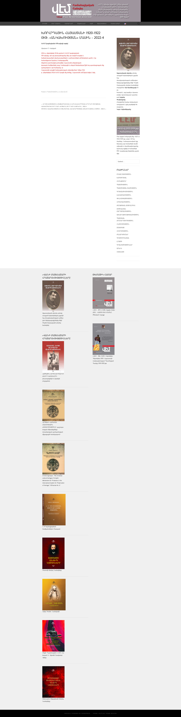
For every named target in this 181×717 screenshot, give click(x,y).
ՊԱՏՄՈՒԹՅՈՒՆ (52, 92)
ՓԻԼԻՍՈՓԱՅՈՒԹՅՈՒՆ (124, 198)
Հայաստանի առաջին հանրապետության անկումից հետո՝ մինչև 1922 (63, 70)
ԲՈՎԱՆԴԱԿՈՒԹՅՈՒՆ (124, 174)
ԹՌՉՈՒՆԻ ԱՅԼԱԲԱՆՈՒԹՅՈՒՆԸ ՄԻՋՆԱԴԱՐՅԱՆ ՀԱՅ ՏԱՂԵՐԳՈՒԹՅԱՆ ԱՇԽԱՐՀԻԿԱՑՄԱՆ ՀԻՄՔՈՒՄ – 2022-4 (73, 109)
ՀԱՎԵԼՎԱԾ (120, 252)
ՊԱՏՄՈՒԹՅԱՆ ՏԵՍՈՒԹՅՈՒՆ (127, 188)
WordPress (85, 713)
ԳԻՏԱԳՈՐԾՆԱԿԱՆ (123, 238)
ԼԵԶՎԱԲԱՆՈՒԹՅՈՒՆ (124, 195)
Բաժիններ (81, 23)
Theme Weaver (111, 713)
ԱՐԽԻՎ (119, 248)
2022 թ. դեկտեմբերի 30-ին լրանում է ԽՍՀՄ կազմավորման (60, 53)
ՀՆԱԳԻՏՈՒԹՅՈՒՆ (123, 224)
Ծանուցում (102, 23)
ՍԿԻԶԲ (44, 23)
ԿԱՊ (91, 23)
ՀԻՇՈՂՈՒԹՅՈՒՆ (122, 231)
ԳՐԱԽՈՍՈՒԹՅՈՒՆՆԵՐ (125, 245)
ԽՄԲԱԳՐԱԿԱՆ (122, 178)
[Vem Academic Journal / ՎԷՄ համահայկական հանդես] (90, 11)
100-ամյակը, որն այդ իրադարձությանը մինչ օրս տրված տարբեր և (62, 55)
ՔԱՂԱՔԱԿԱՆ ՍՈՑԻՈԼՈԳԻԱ (126, 205)
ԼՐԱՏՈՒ (119, 241)
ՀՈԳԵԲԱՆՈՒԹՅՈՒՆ (123, 202)
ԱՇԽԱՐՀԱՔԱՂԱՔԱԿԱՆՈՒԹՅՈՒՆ (128, 215)
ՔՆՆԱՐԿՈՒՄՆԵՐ (122, 234)
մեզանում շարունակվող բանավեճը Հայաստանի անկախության (61, 63)
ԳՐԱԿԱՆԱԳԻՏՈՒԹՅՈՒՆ (125, 191)
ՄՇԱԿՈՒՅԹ (120, 227)
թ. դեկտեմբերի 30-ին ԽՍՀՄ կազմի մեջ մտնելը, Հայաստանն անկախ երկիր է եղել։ (68, 72)
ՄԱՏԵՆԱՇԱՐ (115, 23)
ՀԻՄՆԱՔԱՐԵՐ (121, 181)
